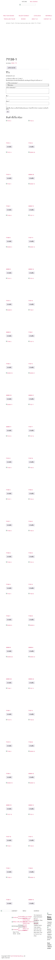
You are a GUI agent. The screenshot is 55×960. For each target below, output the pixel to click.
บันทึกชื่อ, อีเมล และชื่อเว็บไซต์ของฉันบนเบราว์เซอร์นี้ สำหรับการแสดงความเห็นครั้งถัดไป (27, 108)
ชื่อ (7, 95)
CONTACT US (47, 19)
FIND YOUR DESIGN (8, 15)
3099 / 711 (33, 23)
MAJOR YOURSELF (24, 15)
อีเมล (8, 101)
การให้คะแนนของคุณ (12, 82)
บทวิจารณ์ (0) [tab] (11, 67)
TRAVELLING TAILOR (9, 19)
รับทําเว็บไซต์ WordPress (16, 956)
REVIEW (23, 19)
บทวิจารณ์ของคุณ (11, 87)
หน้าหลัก (8, 23)
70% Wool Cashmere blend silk (22, 23)
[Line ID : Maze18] (21, 921)
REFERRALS (49, 15)
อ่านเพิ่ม (9, 146)
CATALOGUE (37, 15)
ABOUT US (35, 19)
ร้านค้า (12, 23)
